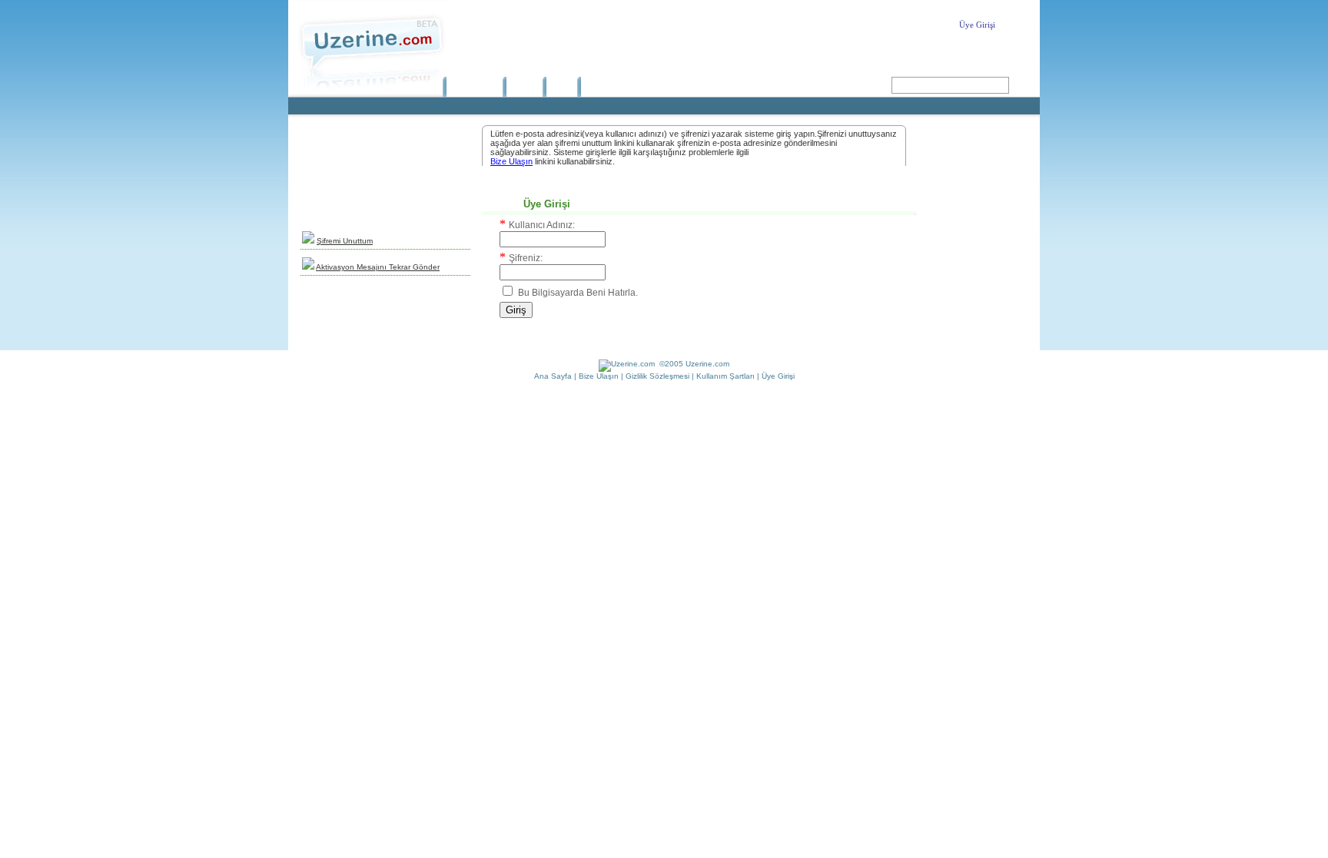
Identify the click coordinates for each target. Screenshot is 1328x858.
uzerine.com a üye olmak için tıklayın (385, 186)
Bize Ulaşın (511, 161)
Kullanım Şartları (725, 376)
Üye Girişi (977, 24)
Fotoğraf (601, 86)
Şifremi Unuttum (345, 241)
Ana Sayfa (470, 86)
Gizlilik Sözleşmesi (657, 376)
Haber (520, 86)
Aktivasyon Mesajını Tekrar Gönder (378, 267)
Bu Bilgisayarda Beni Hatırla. (578, 292)
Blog (557, 86)
